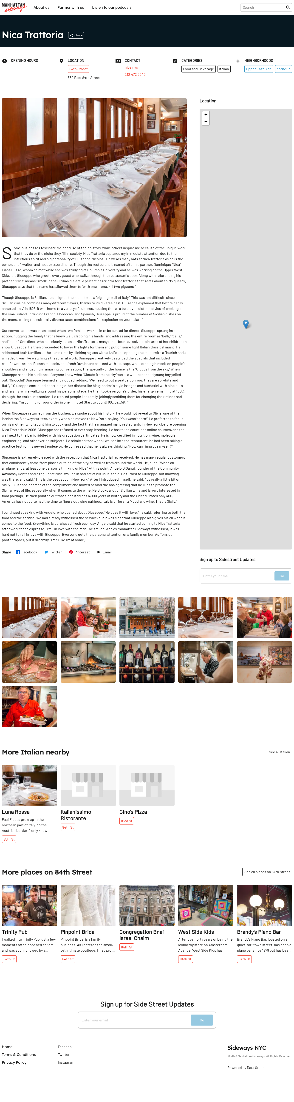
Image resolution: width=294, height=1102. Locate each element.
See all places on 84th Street (267, 871)
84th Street (78, 69)
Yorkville (284, 69)
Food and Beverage (198, 69)
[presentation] (264, 7)
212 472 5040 (135, 74)
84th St (68, 827)
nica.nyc (131, 67)
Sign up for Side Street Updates (147, 1004)
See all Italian (279, 752)
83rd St (126, 821)
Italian (224, 69)
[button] (246, 324)
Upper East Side (259, 69)
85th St (9, 839)
